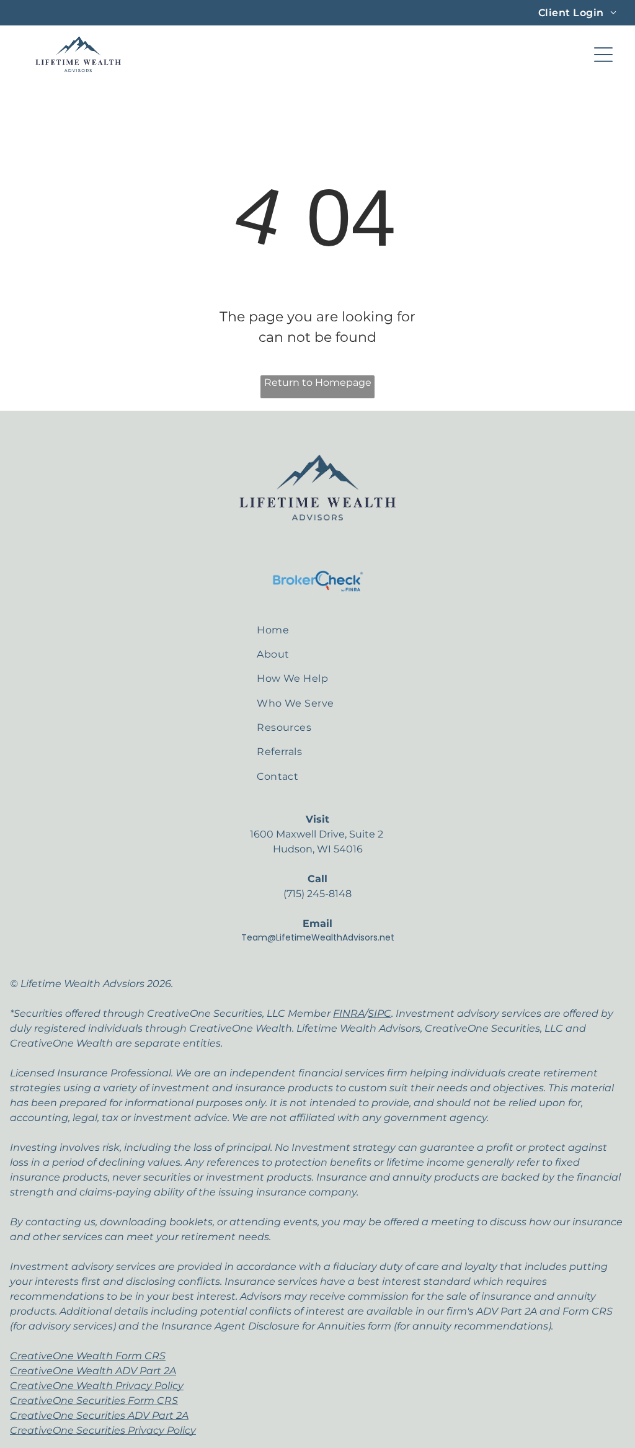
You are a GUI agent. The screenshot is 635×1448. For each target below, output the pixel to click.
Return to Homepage (317, 382)
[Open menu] (603, 54)
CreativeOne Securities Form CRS (94, 1400)
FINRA (349, 1013)
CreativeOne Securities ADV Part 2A (99, 1415)
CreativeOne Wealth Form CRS (88, 1356)
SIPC (379, 1013)
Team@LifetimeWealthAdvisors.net (317, 937)
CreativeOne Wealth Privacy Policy (97, 1386)
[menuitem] (577, 13)
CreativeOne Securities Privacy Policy (103, 1430)
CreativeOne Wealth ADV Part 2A (93, 1371)
